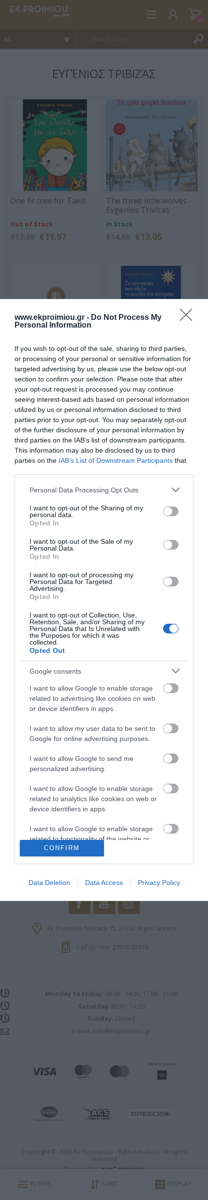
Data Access (104, 882)
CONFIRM (62, 848)
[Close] (189, 318)
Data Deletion (49, 882)
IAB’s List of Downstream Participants (116, 460)
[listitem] (104, 490)
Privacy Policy (159, 882)
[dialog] (104, 600)
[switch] (170, 511)
